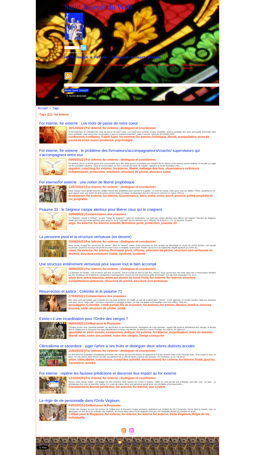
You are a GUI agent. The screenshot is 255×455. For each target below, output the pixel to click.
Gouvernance (128, 195)
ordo (82, 335)
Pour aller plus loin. (117, 64)
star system (157, 386)
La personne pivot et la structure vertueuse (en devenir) (85, 237)
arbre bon (75, 277)
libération (128, 223)
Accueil (43, 108)
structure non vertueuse (151, 281)
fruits (199, 359)
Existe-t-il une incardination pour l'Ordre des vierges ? (83, 319)
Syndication (127, 442)
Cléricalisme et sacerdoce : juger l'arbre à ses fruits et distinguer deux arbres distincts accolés (117, 346)
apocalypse (77, 305)
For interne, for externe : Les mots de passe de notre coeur (88, 123)
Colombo (92, 305)
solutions (113, 171)
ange (72, 223)
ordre (152, 195)
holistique (159, 136)
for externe (127, 136)
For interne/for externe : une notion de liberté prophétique (86, 182)
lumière (193, 305)
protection (152, 223)
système (125, 253)
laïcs (143, 195)
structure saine (160, 171)
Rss (66, 81)
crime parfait (110, 305)
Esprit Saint (109, 136)
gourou (209, 359)
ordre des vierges (125, 335)
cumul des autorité (127, 359)
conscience (104, 359)
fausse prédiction (102, 386)
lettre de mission (201, 332)
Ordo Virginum (180, 414)
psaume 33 (169, 223)
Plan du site (111, 442)
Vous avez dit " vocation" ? (159, 66)
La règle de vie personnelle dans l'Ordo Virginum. (80, 401)
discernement (151, 359)
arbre (72, 359)
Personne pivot (121, 250)
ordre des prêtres (99, 335)
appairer (74, 168)
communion (114, 332)
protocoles (97, 171)
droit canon (77, 195)
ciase (72, 250)
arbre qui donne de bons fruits (126, 277)
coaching (88, 168)
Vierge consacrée (151, 335)
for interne (143, 136)
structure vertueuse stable (99, 253)
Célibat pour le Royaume (86, 414)
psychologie (124, 140)
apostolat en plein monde (86, 332)
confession (76, 136)
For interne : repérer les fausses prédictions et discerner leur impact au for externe (107, 373)
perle (140, 223)
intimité (115, 223)
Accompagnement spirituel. (193, 66)
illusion (181, 305)
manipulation (187, 136)
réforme (138, 250)
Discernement (78, 386)
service (90, 362)
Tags (55, 108)
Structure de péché (118, 281)
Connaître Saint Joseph (82, 64)
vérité (121, 308)
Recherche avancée (73, 52)
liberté (172, 136)
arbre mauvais (94, 277)
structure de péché (134, 171)
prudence (106, 140)
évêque (129, 332)
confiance (93, 136)
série (84, 308)
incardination (178, 332)
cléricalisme (85, 359)
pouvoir (180, 195)
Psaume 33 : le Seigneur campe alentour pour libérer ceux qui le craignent (100, 209)
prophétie (80, 199)
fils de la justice (131, 305)
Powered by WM (141, 442)
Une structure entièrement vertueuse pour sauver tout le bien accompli (97, 264)
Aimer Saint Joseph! (76, 90)
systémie (139, 253)
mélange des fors (151, 168)
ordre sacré (165, 195)
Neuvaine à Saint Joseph (97, 57)
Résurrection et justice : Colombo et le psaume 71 (80, 291)
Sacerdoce (76, 362)
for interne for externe (153, 414)
